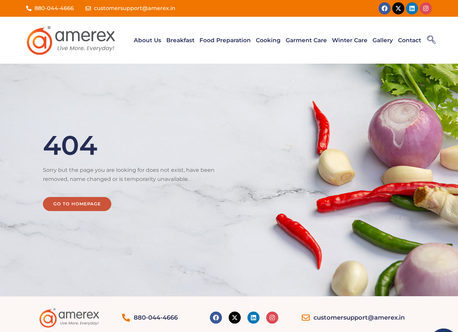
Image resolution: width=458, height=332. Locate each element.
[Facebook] (385, 8)
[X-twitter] (398, 8)
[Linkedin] (412, 8)
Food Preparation (225, 40)
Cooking (268, 40)
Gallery (383, 40)
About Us (147, 40)
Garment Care (306, 40)
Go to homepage (77, 203)
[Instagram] (426, 8)
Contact (409, 40)
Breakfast (180, 40)
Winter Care (349, 40)
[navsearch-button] (431, 40)
